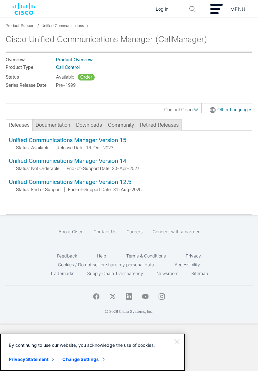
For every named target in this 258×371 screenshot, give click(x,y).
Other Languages (234, 109)
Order (86, 77)
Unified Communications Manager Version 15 (67, 140)
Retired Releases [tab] (159, 125)
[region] (92, 352)
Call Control (68, 67)
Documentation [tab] (53, 125)
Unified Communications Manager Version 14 (67, 161)
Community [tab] (121, 125)
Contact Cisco (179, 109)
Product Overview (74, 59)
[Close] (177, 341)
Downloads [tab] (89, 125)
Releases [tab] (19, 125)
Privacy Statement (28, 359)
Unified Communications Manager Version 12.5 (70, 182)
